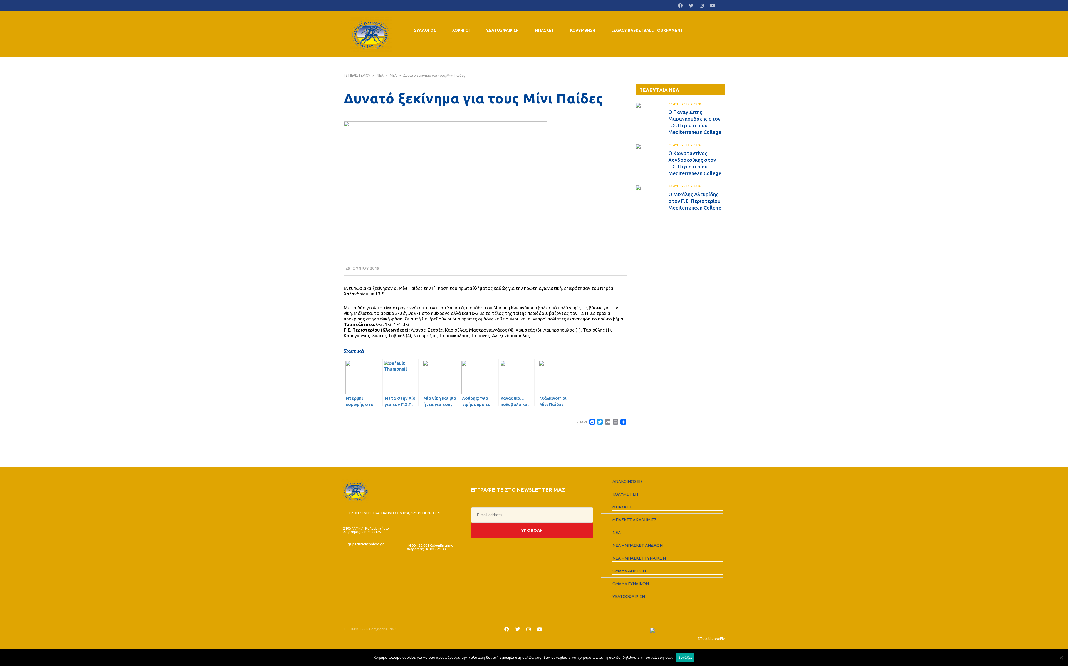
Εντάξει (685, 657)
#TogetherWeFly (711, 638)
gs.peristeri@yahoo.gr (366, 544)
